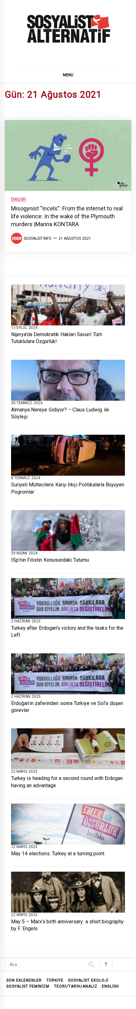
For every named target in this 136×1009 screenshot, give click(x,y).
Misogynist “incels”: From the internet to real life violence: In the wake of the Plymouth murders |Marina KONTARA (67, 216)
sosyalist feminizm (27, 986)
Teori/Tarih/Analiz (75, 986)
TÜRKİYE (55, 980)
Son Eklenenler (24, 980)
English (18, 199)
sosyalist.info (38, 238)
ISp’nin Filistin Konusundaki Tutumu (50, 560)
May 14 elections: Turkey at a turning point (57, 854)
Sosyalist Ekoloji (88, 980)
